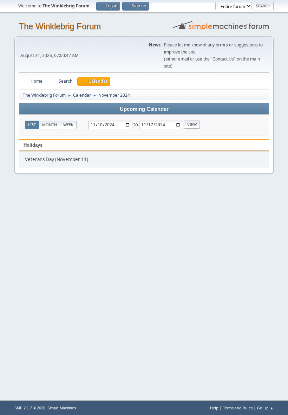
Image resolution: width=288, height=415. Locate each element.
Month (49, 124)
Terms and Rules (238, 407)
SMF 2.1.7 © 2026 (29, 408)
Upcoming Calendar (144, 109)
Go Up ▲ (265, 407)
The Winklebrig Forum (60, 26)
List (32, 124)
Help (214, 407)
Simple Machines (61, 408)
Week (68, 124)
